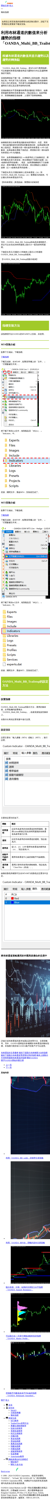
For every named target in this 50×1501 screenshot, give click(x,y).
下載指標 (5, 357)
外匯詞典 (14, 1436)
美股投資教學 (16, 1431)
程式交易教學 (16, 1433)
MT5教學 (14, 1421)
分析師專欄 (15, 1413)
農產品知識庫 (16, 1444)
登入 (11, 5)
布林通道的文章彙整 (9, 1053)
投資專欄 (14, 1454)
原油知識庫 (15, 1441)
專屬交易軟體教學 (18, 1426)
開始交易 (5, 5)
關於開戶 (14, 1462)
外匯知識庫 (15, 1449)
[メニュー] (2, 8)
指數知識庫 (15, 1446)
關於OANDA (32, 1058)
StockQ (14, 1410)
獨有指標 (14, 1415)
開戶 (3, 1400)
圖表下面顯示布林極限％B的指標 (33, 1053)
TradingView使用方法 (20, 1423)
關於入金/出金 (17, 1464)
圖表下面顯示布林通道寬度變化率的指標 (18, 1055)
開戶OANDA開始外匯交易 (12, 1060)
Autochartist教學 (17, 1456)
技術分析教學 (16, 1428)
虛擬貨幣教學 (16, 1451)
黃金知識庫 (15, 1439)
